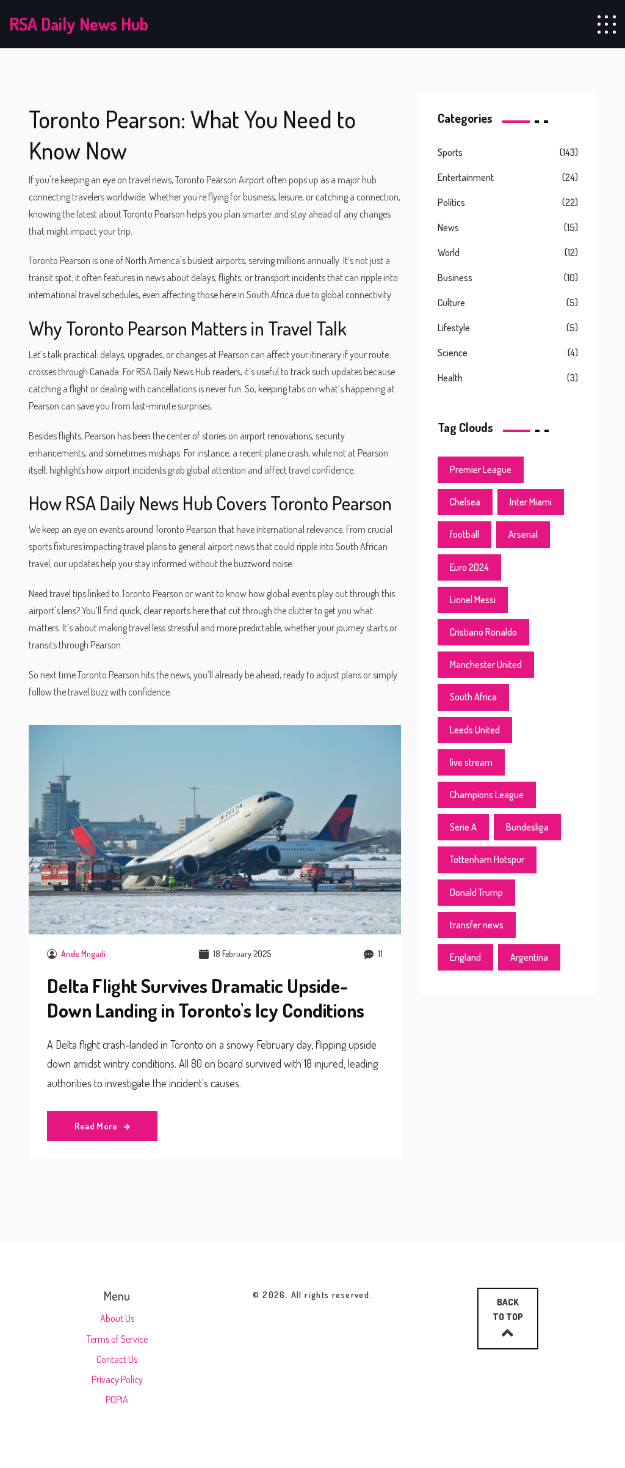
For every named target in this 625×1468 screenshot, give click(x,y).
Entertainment (466, 177)
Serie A (463, 827)
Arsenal (523, 534)
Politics (451, 202)
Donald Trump (476, 892)
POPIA (117, 1399)
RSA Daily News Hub (78, 24)
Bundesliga (527, 827)
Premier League (480, 469)
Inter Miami (531, 502)
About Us (117, 1318)
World (449, 252)
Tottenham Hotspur (487, 859)
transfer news (477, 925)
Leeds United (475, 730)
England (465, 957)
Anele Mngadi (83, 954)
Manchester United (486, 664)
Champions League (487, 794)
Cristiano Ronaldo (483, 632)
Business (455, 277)
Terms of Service (117, 1339)
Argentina (529, 957)
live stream (471, 762)
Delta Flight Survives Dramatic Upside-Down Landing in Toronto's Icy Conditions (205, 998)
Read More (97, 1126)
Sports (450, 152)
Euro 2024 (469, 567)
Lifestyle (454, 327)
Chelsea (465, 502)
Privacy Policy (117, 1379)
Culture (451, 302)
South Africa (473, 697)
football (464, 534)
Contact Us (116, 1359)
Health (450, 378)
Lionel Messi (473, 599)
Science (453, 353)
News (448, 227)
